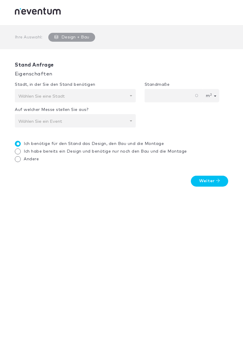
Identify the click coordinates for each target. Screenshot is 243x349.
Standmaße (157, 85)
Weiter (207, 181)
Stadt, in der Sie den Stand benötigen (55, 85)
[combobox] (75, 95)
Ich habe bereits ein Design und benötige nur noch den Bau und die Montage (105, 151)
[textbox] (73, 96)
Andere (31, 159)
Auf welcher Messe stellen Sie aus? (51, 110)
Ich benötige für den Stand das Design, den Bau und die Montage (94, 144)
